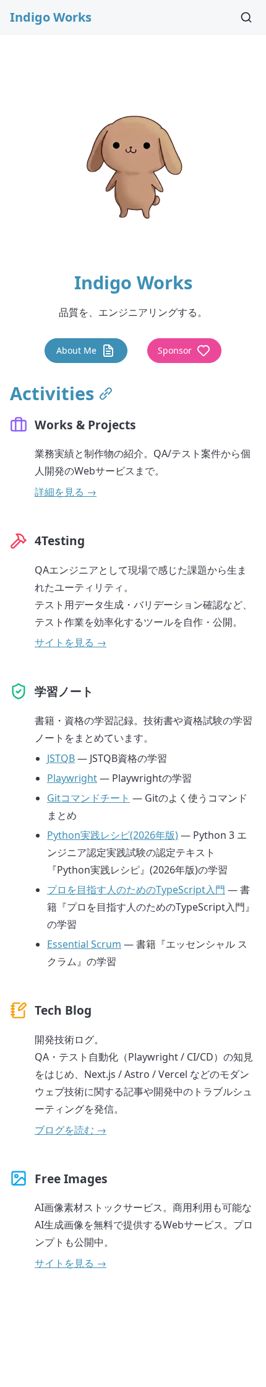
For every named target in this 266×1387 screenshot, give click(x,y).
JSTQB (61, 758)
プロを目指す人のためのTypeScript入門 (136, 889)
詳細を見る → (66, 492)
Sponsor (175, 350)
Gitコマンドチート (88, 798)
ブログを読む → (70, 1130)
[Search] (246, 17)
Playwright (72, 778)
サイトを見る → (70, 642)
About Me (76, 350)
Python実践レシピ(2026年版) (112, 835)
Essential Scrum (84, 944)
